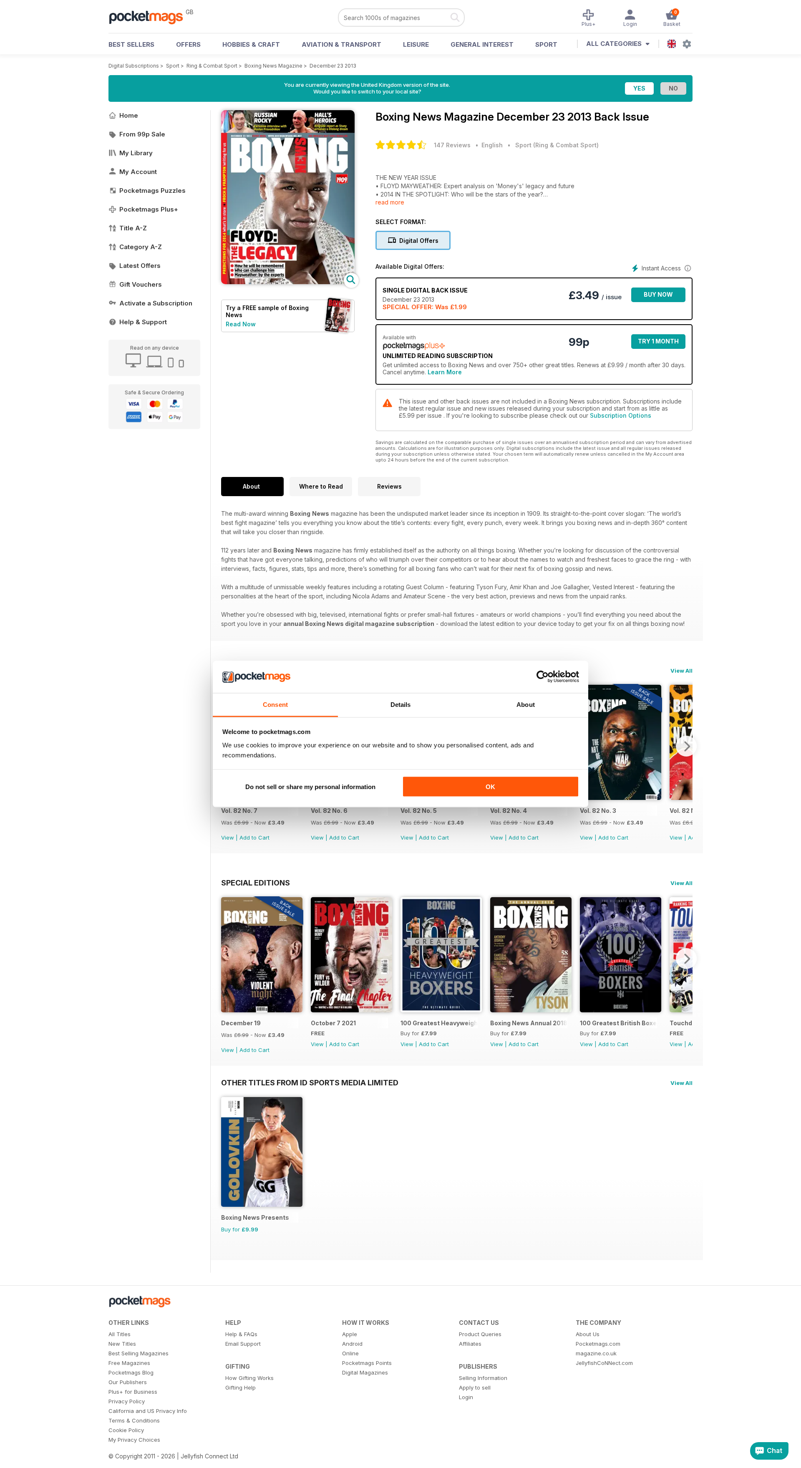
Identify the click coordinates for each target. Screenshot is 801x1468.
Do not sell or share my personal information (310, 786)
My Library (136, 153)
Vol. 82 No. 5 (418, 810)
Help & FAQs (241, 1334)
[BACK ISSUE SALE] (620, 797)
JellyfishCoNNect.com (604, 1363)
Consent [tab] (275, 704)
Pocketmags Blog (131, 1372)
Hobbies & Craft (251, 44)
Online (350, 1353)
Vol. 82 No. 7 (239, 810)
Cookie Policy (126, 1430)
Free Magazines (129, 1363)
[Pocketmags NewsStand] (150, 16)
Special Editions (255, 882)
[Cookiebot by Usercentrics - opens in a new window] (542, 677)
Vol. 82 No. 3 (598, 810)
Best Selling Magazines (138, 1353)
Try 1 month (658, 341)
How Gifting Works (249, 1378)
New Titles (122, 1343)
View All (681, 670)
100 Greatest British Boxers (618, 1023)
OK (490, 786)
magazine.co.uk (596, 1353)
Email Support (243, 1343)
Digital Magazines (365, 1372)
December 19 (241, 1023)
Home (128, 115)
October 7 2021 (333, 1023)
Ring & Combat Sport (211, 66)
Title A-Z (133, 228)
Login (466, 1397)
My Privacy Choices (134, 1439)
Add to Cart (254, 837)
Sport (546, 44)
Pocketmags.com (598, 1343)
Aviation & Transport (341, 44)
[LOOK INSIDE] (288, 281)
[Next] (686, 746)
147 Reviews (452, 145)
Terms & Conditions (134, 1420)
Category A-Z (140, 247)
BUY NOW (658, 294)
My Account (138, 172)
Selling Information (483, 1378)
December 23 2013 (333, 66)
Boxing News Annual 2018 (528, 1023)
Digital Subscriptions (133, 66)
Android (352, 1343)
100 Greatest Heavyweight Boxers (439, 1023)
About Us (587, 1334)
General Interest (482, 44)
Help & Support (143, 322)
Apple (349, 1334)
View (227, 837)
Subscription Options (620, 415)
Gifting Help (240, 1387)
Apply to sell (475, 1387)
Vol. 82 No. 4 (508, 810)
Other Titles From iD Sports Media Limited (309, 1082)
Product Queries (480, 1334)
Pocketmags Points (367, 1363)
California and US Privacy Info (147, 1410)
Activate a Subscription (155, 303)
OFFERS (188, 44)
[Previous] (227, 958)
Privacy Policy (126, 1401)
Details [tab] (400, 704)
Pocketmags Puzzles (152, 190)
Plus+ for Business (132, 1391)
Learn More (445, 372)
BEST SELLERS (131, 44)
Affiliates (470, 1343)
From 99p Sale (142, 134)
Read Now (241, 324)
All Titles (119, 1334)
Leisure (416, 44)
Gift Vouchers (140, 284)
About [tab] (525, 704)
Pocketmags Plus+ (148, 209)
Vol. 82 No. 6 (329, 810)
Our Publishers (127, 1382)
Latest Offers (140, 266)
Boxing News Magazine (273, 66)
